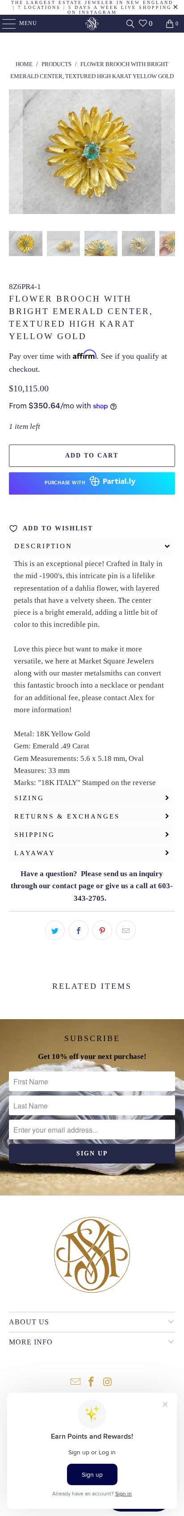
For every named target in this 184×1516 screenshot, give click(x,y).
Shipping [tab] (34, 834)
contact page (73, 886)
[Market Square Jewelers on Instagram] (107, 1382)
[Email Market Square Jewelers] (75, 1382)
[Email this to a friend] (126, 930)
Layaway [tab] (34, 853)
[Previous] (15, 153)
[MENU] (4, 24)
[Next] (168, 153)
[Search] (130, 24)
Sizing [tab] (29, 798)
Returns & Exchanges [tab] (67, 816)
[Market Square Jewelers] (92, 24)
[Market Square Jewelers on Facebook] (91, 1382)
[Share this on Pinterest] (102, 930)
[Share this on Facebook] (78, 930)
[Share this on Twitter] (55, 930)
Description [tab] (43, 546)
